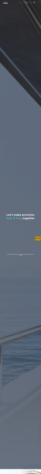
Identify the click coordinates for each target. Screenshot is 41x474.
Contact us (38, 239)
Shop (38, 237)
